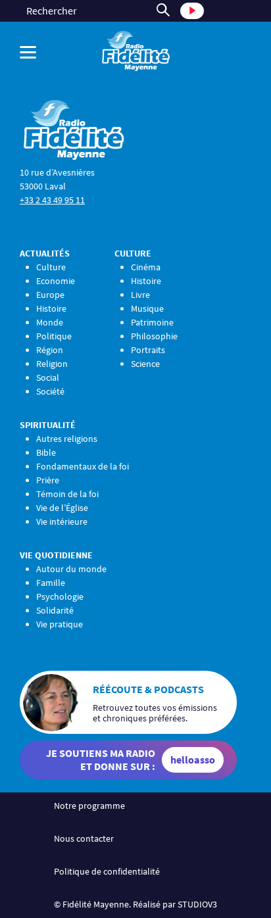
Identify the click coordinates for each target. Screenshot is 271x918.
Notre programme (89, 805)
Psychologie (60, 596)
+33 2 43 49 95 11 (52, 200)
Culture (51, 267)
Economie (55, 281)
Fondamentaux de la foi (82, 466)
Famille (50, 583)
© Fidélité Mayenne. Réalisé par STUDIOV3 (135, 904)
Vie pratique (59, 624)
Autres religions (66, 439)
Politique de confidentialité (107, 871)
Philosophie (154, 336)
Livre (140, 295)
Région (49, 350)
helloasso (192, 759)
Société (50, 391)
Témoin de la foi (67, 494)
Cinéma (145, 267)
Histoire (51, 308)
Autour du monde (71, 569)
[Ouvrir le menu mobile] (40, 52)
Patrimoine (152, 322)
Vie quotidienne (56, 555)
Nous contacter (84, 838)
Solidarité (55, 610)
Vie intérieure (61, 521)
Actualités (45, 253)
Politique (54, 336)
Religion (52, 364)
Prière (47, 480)
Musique (147, 308)
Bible (46, 452)
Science (145, 364)
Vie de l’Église (62, 508)
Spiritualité (48, 425)
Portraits (148, 350)
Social (47, 377)
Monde (49, 322)
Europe (50, 295)
